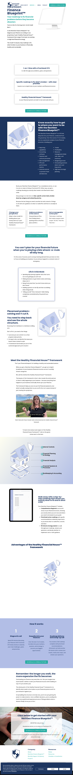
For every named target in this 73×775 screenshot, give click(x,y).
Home (11, 5)
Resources (51, 754)
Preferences (41, 769)
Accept (64, 769)
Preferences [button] (13, 771)
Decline (52, 769)
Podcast (45, 5)
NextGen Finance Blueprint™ (36, 754)
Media (39, 5)
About (17, 5)
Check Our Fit (24, 5)
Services (32, 5)
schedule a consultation (36, 111)
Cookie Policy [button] (13, 769)
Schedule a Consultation (57, 5)
